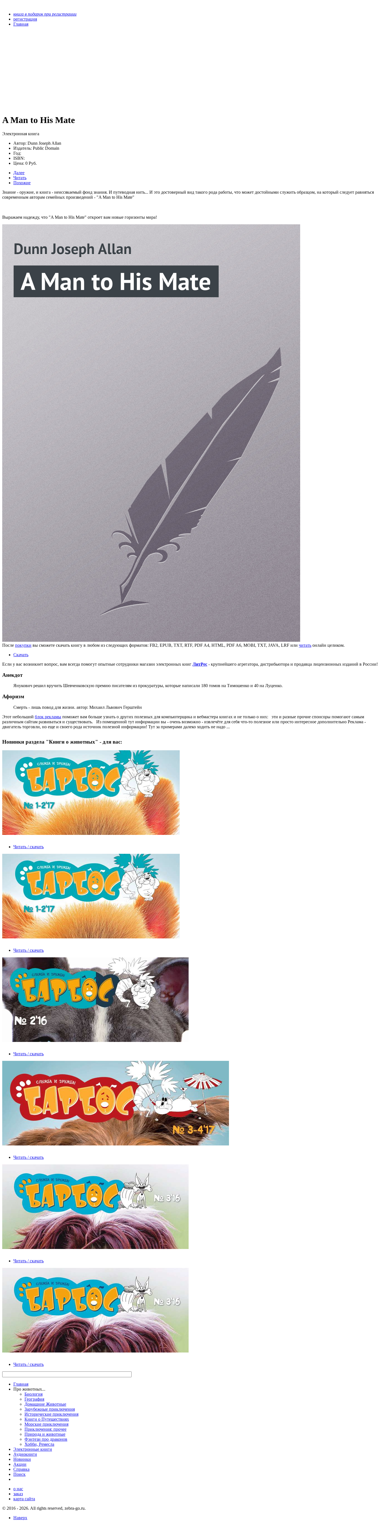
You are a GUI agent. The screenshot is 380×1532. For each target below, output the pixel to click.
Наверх (20, 1517)
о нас (18, 1488)
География (34, 1399)
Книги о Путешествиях (46, 1419)
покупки (23, 645)
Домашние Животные (45, 1404)
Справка (21, 1469)
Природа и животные (44, 1434)
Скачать (20, 654)
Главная (20, 1384)
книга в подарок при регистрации (45, 14)
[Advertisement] (133, 70)
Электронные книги (32, 1449)
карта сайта (24, 1498)
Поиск (19, 1474)
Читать (19, 177)
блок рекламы (48, 716)
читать (305, 645)
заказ (18, 1493)
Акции (19, 1464)
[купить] (151, 640)
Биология (33, 1394)
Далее (18, 172)
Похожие (22, 182)
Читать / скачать (28, 846)
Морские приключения (46, 1424)
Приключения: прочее (45, 1429)
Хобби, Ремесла (39, 1444)
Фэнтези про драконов (45, 1439)
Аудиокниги (25, 1454)
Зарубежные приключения (49, 1409)
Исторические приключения (51, 1414)
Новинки (22, 1459)
